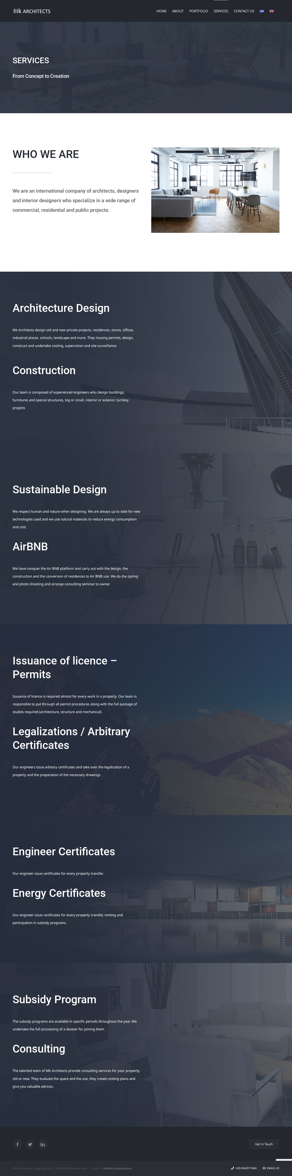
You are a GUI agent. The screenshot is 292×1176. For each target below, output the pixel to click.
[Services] (146, 67)
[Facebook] (18, 1144)
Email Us (272, 1168)
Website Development (117, 1168)
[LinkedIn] (43, 1144)
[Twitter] (30, 1144)
